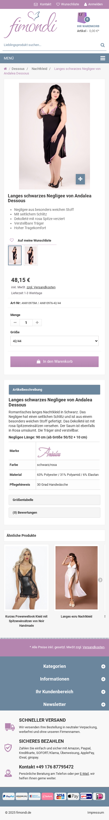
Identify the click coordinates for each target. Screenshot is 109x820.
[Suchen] (102, 44)
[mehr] (37, 322)
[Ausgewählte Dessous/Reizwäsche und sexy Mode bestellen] (30, 24)
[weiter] (100, 579)
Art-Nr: (15, 303)
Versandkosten (93, 647)
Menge (15, 315)
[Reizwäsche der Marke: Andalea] (49, 450)
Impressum (95, 812)
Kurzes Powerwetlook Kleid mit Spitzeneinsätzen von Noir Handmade (26, 621)
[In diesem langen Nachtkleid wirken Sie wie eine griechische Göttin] (76, 577)
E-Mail (84, 774)
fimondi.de (23, 812)
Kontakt (45, 4)
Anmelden (95, 4)
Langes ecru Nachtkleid (76, 616)
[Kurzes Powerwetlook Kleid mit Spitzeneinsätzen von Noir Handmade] (26, 577)
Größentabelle (23, 500)
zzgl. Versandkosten (41, 287)
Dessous (18, 69)
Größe (15, 332)
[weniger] (15, 322)
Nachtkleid (39, 69)
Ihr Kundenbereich (54, 691)
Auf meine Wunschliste (34, 240)
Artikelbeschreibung (27, 389)
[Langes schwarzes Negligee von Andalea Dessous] (15, 255)
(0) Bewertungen (25, 512)
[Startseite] (6, 69)
